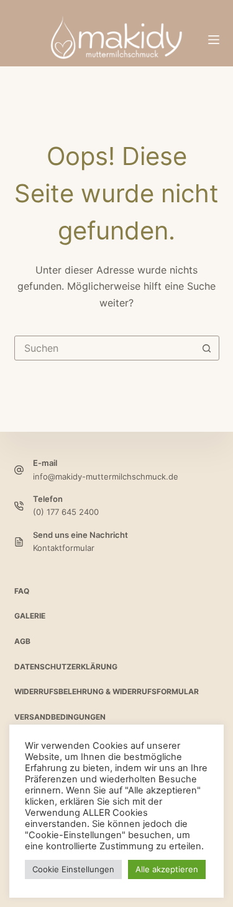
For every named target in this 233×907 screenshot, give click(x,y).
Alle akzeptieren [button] (166, 869)
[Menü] (213, 39)
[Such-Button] (207, 348)
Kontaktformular (63, 548)
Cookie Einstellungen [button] (73, 869)
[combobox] (105, 348)
